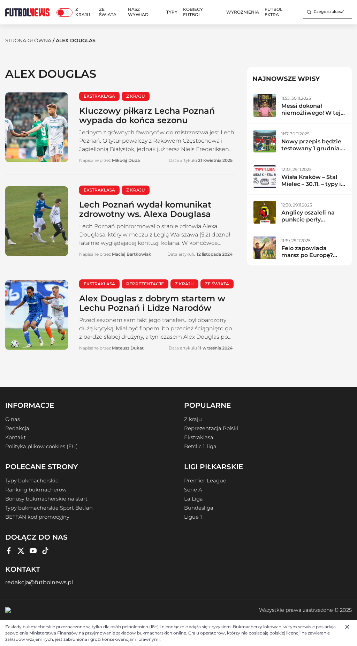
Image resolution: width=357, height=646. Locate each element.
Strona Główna (28, 40)
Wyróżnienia (242, 12)
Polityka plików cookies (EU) (41, 446)
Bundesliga (198, 508)
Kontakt (15, 437)
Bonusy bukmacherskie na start (46, 499)
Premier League (205, 481)
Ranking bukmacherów (36, 490)
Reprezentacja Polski (211, 428)
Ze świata (107, 12)
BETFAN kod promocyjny (37, 517)
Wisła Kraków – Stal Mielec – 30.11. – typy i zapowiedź (311, 184)
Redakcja (17, 428)
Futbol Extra (273, 12)
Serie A (193, 490)
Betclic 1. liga (200, 446)
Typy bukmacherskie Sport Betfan (49, 508)
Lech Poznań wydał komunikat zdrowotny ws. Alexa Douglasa (145, 209)
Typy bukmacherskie (32, 481)
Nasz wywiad (138, 12)
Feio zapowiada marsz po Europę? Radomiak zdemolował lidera (308, 258)
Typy (171, 12)
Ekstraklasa (198, 437)
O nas (12, 419)
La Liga (193, 499)
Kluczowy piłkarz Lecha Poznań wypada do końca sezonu (147, 115)
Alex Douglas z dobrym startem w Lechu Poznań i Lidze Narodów (152, 303)
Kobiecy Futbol (193, 12)
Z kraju (82, 12)
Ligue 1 (193, 517)
